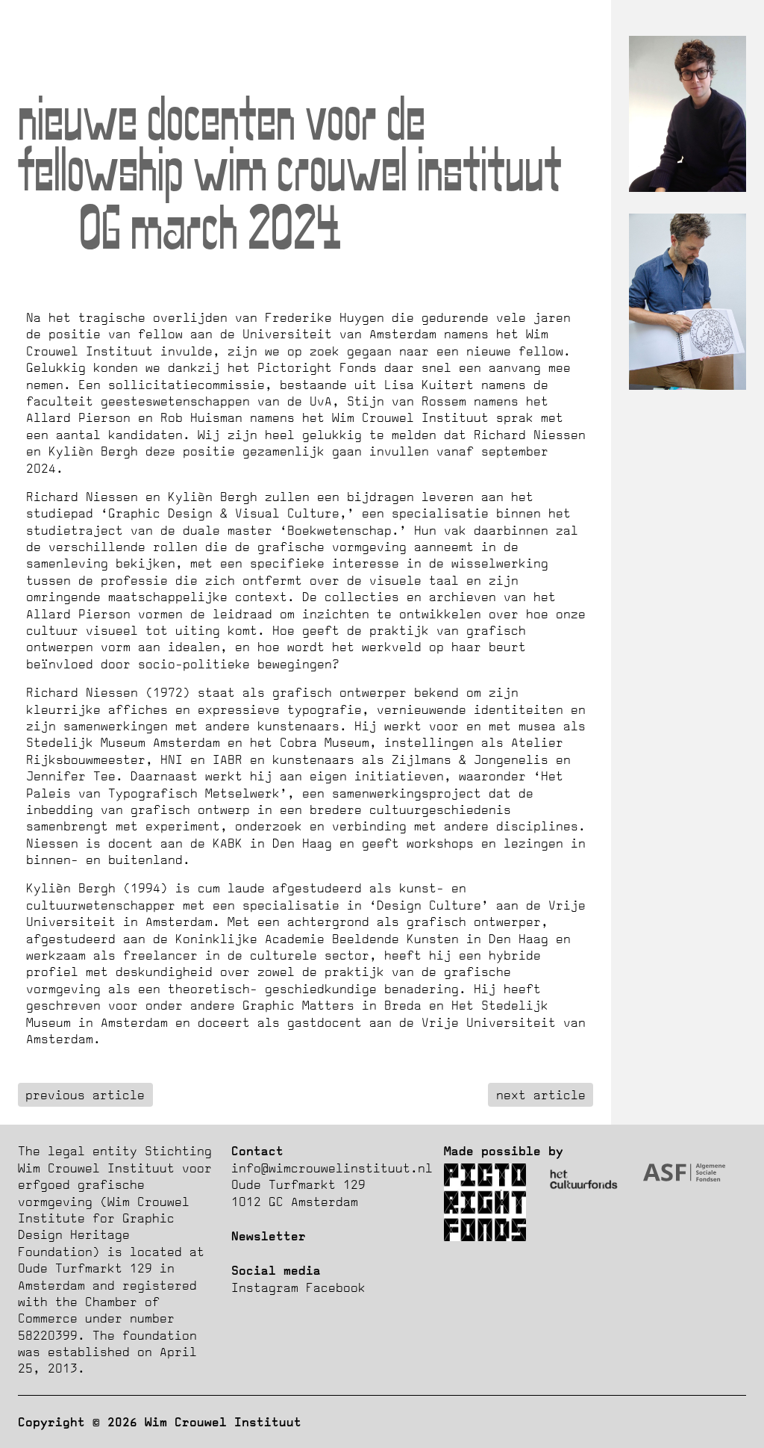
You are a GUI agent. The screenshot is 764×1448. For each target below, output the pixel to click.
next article (541, 1094)
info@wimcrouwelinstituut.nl (332, 1167)
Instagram (264, 1287)
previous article (85, 1094)
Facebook (336, 1287)
